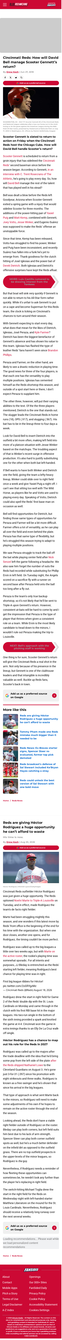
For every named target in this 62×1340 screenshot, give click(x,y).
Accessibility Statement (43, 1304)
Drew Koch (12, 72)
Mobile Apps (9, 1287)
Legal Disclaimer (12, 1304)
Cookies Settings (39, 1310)
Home (6, 800)
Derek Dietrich (11, 265)
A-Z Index (8, 1310)
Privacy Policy (37, 1293)
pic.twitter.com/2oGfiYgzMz (19, 985)
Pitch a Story (9, 1293)
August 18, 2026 (43, 990)
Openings (34, 1276)
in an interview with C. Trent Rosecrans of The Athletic (28, 174)
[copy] (21, 77)
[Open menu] (5, 4)
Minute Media (17, 1318)
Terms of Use (10, 1299)
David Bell (13, 183)
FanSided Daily (38, 1287)
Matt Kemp (20, 217)
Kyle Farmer (42, 332)
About (6, 1276)
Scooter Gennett (13, 156)
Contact (7, 1282)
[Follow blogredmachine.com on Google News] (54, 695)
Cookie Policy (37, 1299)
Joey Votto (9, 222)
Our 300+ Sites (38, 1282)
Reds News (17, 800)
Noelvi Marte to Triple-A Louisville (34, 900)
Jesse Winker (25, 222)
